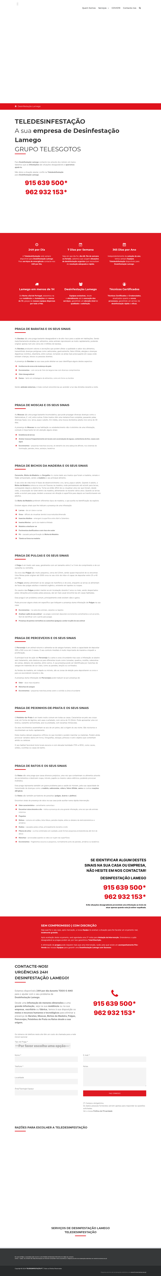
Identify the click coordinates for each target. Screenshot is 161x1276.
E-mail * (86, 1055)
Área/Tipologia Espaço (24, 1089)
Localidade (19, 1077)
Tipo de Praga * (21, 1042)
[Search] (140, 7)
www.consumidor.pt (61, 1258)
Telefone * (19, 1066)
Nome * (18, 1055)
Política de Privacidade (102, 1111)
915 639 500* (46, 183)
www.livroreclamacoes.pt (100, 1258)
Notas (85, 1066)
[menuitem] (90, 7)
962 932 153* (46, 192)
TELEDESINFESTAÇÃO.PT (34, 1268)
